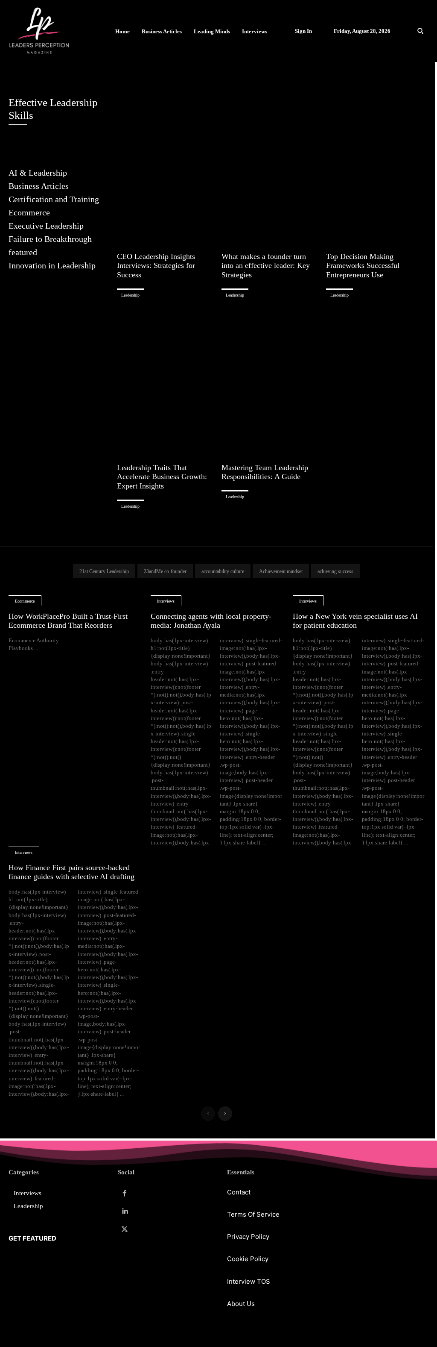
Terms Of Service (253, 1214)
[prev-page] (208, 1113)
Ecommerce (25, 601)
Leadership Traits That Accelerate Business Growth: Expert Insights (162, 476)
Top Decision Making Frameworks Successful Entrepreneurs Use (362, 265)
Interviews (166, 601)
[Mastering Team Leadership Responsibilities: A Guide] (270, 381)
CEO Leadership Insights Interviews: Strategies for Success (156, 265)
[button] (420, 31)
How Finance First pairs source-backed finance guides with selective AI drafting (71, 872)
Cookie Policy (247, 1259)
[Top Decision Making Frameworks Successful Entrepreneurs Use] (375, 170)
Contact (239, 1192)
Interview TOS (248, 1281)
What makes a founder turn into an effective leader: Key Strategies (265, 265)
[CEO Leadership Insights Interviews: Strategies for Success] (166, 170)
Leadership (130, 295)
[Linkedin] (124, 1211)
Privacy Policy (248, 1236)
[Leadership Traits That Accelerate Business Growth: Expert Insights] (166, 381)
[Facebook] (124, 1193)
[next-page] (225, 1113)
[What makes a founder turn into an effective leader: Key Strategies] (270, 170)
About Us (241, 1304)
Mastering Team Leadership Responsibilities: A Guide (264, 472)
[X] (124, 1229)
